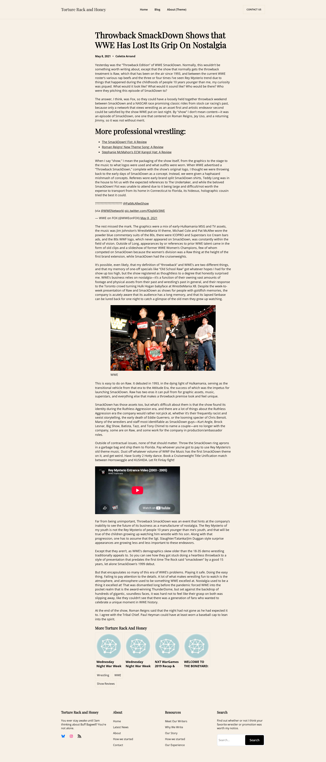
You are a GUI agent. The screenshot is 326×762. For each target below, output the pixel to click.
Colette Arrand (125, 56)
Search (254, 740)
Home (144, 9)
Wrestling (103, 675)
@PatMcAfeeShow (136, 203)
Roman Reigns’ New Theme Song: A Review (132, 147)
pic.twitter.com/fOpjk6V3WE (145, 211)
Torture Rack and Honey (83, 9)
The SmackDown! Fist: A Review (124, 142)
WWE (117, 675)
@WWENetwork (112, 211)
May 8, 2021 (148, 218)
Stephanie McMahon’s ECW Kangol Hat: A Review (136, 152)
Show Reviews (106, 684)
